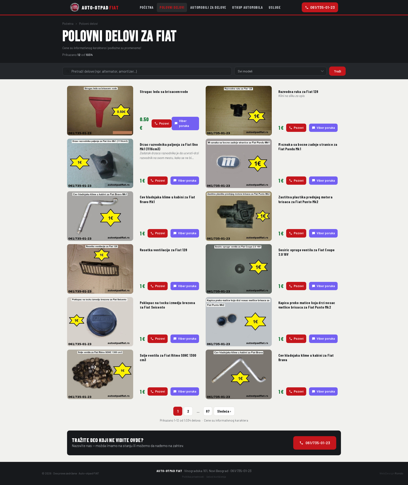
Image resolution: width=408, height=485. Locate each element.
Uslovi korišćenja (216, 476)
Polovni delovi (172, 7)
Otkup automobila (247, 7)
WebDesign (391, 473)
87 (208, 411)
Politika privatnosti (193, 476)
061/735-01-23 (322, 7)
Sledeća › (224, 411)
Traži (337, 71)
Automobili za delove (208, 7)
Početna (146, 7)
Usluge (275, 7)
